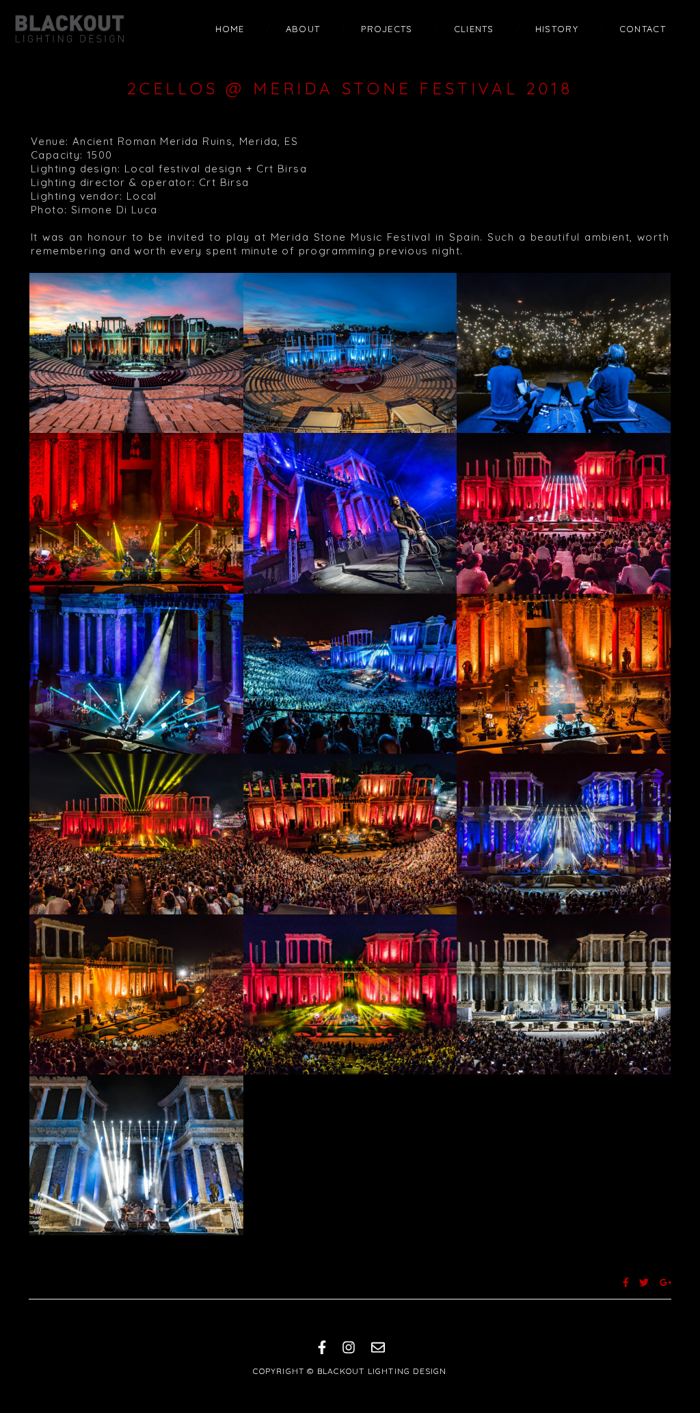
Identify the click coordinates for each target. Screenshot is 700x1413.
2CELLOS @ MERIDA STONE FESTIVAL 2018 (350, 88)
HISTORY (556, 28)
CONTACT (642, 28)
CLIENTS (474, 28)
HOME (230, 28)
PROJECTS (386, 28)
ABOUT (303, 28)
